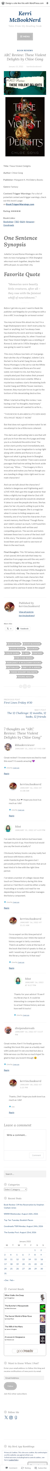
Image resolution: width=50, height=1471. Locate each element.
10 (5, 1259)
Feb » (12, 1280)
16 (42, 1259)
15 (35, 1259)
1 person (16, 768)
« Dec (6, 1280)
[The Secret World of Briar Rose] (42, 1322)
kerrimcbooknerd (34, 66)
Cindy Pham (10, 1319)
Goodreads (8, 225)
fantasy (37, 653)
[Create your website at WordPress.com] (25, 3)
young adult (25, 677)
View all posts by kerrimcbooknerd (26, 613)
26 (17, 1268)
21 (29, 1264)
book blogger (32, 644)
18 (11, 1264)
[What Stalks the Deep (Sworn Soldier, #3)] (42, 1301)
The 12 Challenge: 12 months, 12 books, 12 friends (26, 713)
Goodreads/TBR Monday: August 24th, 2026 (23, 1226)
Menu (26, 36)
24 (5, 1268)
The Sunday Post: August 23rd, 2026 (20, 1232)
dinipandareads (25, 1028)
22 (35, 1264)
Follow (10, 1386)
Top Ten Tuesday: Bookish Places (18, 1220)
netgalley (13, 667)
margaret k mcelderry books (24, 663)
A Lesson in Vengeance (15, 1337)
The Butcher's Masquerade (16, 1305)
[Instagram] (11, 1417)
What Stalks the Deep (14, 1295)
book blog (14, 644)
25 (11, 1268)
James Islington (12, 1329)
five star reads (24, 658)
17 (5, 1264)
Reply (6, 773)
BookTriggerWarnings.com (20, 204)
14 (29, 1259)
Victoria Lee (10, 1339)
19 (17, 1264)
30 (42, 1268)
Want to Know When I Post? (23, 1363)
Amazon (30, 221)
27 (23, 1268)
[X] (6, 1417)
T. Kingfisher (10, 1298)
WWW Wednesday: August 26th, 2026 (21, 1214)
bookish (33, 649)
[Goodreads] (16, 1417)
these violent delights (24, 672)
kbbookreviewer (25, 745)
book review (17, 649)
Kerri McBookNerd (25, 16)
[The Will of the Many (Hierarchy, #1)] (42, 1332)
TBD (16, 221)
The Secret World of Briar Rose (18, 1316)
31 (5, 1273)
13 (23, 1259)
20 (23, 1264)
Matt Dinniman (11, 1308)
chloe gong (12, 653)
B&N (22, 221)
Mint (18, 826)
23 (42, 1264)
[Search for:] (25, 1174)
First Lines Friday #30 (18, 701)
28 (29, 1268)
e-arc (26, 653)
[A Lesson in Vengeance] (42, 1343)
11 (11, 1259)
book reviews (25, 50)
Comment (36, 1155)
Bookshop (8, 221)
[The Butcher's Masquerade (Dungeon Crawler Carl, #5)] (42, 1311)
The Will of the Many (14, 1326)
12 (17, 1259)
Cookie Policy (13, 1460)
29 (35, 1268)
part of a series (32, 667)
